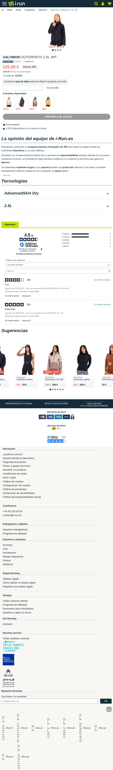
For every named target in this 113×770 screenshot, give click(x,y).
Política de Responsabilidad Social (22, 497)
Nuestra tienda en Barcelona (18, 458)
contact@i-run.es (12, 515)
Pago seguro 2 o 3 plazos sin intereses (94, 404)
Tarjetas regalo (11, 578)
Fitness (7, 560)
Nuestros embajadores (15, 529)
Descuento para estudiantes (18, 608)
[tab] (56, 193)
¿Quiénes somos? (13, 454)
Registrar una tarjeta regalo (18, 586)
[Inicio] (2, 10)
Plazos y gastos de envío (16, 466)
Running (7, 545)
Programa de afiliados (15, 533)
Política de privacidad (14, 489)
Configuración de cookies (17, 485)
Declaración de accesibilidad (18, 493)
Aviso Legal (9, 477)
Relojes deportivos (13, 556)
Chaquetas (29, 10)
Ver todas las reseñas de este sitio (28, 254)
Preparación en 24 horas (18, 403)
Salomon (42, 10)
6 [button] (64, 391)
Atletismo (8, 564)
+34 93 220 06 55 (12, 511)
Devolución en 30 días (56, 403)
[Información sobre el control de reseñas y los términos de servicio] (41, 249)
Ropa (18, 10)
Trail (5, 549)
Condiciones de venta (15, 473)
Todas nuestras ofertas (15, 601)
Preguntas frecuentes (14, 462)
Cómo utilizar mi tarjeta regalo (19, 582)
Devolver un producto (14, 469)
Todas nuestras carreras (16, 638)
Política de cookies (13, 481)
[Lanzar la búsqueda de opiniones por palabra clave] (109, 271)
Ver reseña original (12, 296)
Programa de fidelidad (15, 604)
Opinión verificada (103, 280)
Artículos (7, 624)
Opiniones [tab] (10, 224)
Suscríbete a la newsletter (14, 696)
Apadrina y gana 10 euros (17, 612)
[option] (56, 30)
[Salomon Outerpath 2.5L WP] (8, 102)
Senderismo (9, 552)
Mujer (10, 10)
